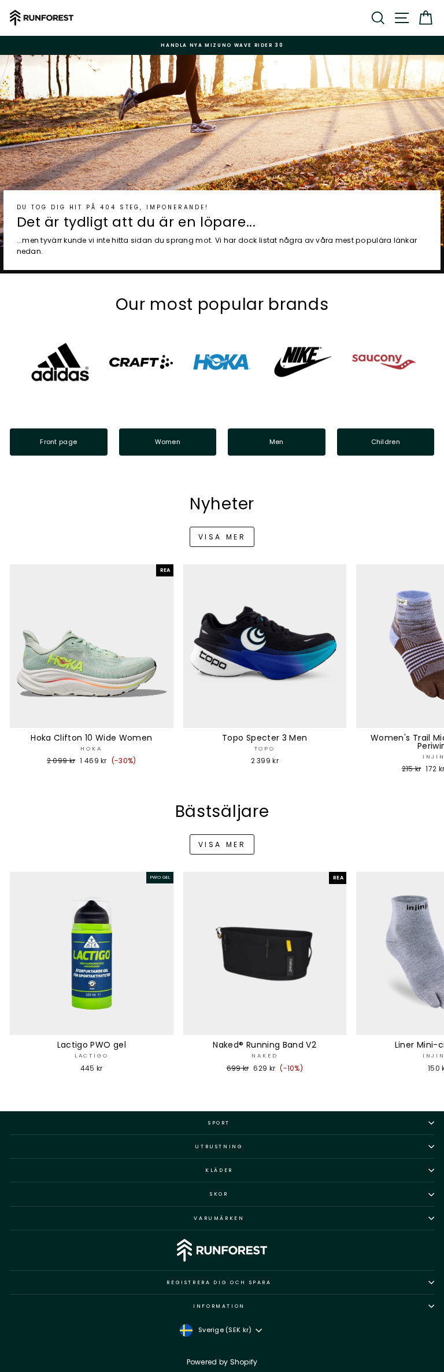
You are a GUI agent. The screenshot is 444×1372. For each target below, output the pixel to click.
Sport (219, 1122)
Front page (58, 441)
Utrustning (219, 1146)
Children (385, 441)
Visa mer (222, 537)
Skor (219, 1193)
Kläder (219, 1170)
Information (219, 1306)
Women (167, 441)
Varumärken (219, 1218)
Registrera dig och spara (219, 1282)
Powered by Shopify (222, 1362)
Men (276, 441)
